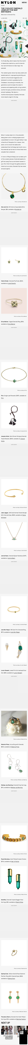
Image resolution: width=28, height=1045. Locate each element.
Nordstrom (18, 209)
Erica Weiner (11, 324)
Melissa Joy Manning (17, 787)
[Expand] (21, 1031)
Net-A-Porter (15, 861)
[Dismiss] (26, 1031)
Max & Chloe (19, 902)
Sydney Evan (11, 978)
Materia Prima (15, 747)
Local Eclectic (12, 283)
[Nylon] (8, 2)
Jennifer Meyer (15, 632)
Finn (2, 398)
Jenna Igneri (4, 18)
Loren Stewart (18, 673)
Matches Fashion (21, 1019)
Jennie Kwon (11, 558)
